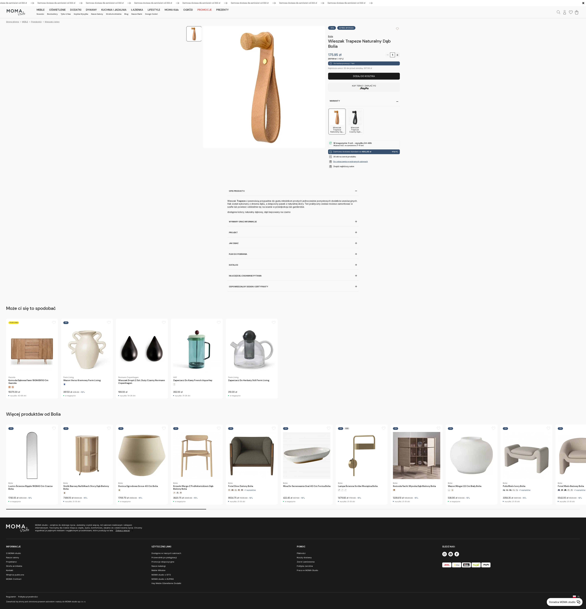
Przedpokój (36, 22)
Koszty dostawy (304, 557)
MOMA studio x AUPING (163, 579)
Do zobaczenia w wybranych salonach (350, 161)
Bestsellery (52, 14)
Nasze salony (97, 14)
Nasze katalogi (159, 566)
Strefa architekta (113, 14)
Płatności (301, 553)
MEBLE (25, 22)
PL (579, 596)
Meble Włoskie (158, 570)
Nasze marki (136, 14)
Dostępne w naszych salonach (166, 553)
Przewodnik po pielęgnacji (164, 557)
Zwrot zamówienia (306, 562)
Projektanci (11, 562)
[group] (32, 359)
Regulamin (11, 596)
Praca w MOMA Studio (307, 570)
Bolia (330, 36)
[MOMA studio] (15, 12)
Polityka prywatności (28, 596)
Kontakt (9, 570)
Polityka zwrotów (305, 566)
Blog (126, 14)
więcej (395, 151)
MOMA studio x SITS (161, 574)
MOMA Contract (13, 579)
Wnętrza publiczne (15, 574)
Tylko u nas (66, 14)
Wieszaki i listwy (52, 22)
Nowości (40, 14)
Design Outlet (151, 14)
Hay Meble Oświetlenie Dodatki (166, 583)
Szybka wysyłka (81, 14)
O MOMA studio (13, 553)
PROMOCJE (204, 9)
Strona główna (12, 22)
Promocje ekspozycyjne (163, 562)
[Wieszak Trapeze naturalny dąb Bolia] (264, 87)
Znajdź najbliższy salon (343, 166)
